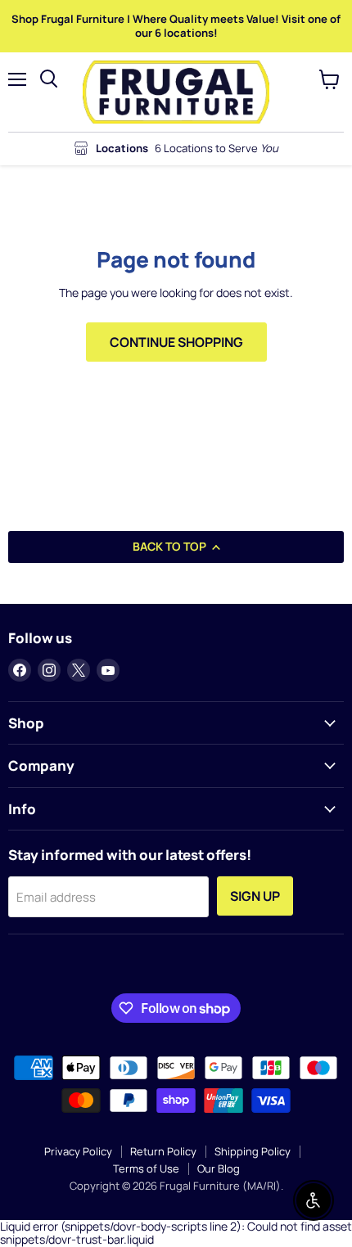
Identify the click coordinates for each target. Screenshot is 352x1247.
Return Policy (163, 1151)
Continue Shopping (176, 342)
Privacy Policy (78, 1151)
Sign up (255, 896)
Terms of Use (146, 1168)
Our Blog (218, 1168)
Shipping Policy (252, 1151)
